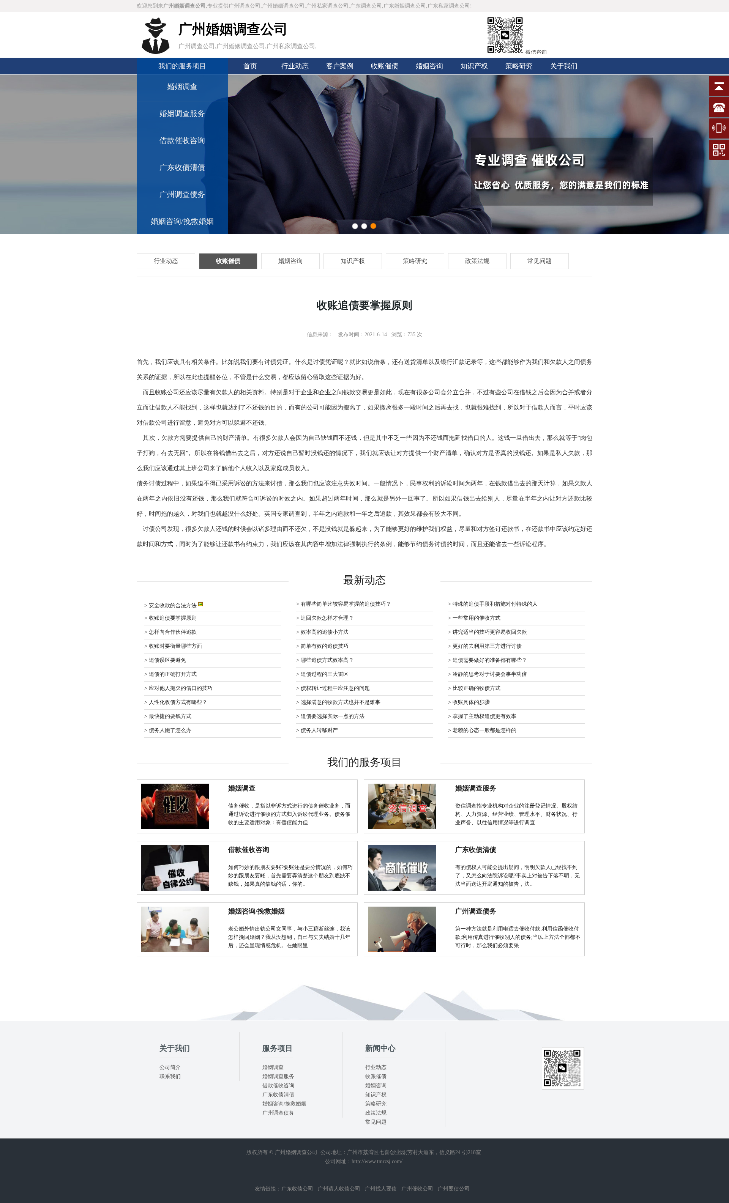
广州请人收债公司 (339, 1189)
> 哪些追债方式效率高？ (325, 660)
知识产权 (474, 66)
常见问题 (376, 1122)
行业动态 (295, 66)
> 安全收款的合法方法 (171, 605)
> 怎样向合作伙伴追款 (170, 632)
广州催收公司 (417, 1189)
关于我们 (564, 66)
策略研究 (519, 66)
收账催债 (384, 66)
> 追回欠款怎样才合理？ (325, 618)
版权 (251, 1152)
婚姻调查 (182, 86)
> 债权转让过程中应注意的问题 (333, 688)
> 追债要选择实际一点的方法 (330, 716)
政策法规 (376, 1113)
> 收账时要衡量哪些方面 (173, 646)
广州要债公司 (454, 1189)
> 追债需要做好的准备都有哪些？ (487, 660)
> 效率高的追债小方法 (322, 632)
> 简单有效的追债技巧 (322, 646)
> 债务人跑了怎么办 (167, 730)
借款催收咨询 (182, 140)
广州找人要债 (381, 1189)
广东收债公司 (297, 1189)
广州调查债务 (182, 194)
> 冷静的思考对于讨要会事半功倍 (487, 674)
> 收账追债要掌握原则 (170, 618)
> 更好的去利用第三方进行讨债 (485, 646)
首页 (250, 66)
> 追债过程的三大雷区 (322, 674)
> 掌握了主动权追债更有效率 (482, 716)
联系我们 (170, 1076)
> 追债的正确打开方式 (170, 674)
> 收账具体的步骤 (469, 702)
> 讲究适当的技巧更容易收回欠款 (487, 632)
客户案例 (339, 66)
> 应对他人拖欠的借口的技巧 (178, 688)
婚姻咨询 (429, 66)
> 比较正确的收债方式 (474, 688)
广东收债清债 (182, 167)
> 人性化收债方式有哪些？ (175, 702)
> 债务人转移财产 (317, 730)
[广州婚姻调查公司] (156, 52)
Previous (13, 154)
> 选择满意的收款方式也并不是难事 (338, 702)
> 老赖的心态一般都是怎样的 (482, 730)
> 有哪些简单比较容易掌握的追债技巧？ (343, 604)
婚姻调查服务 (182, 113)
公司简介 (170, 1067)
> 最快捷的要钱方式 (167, 716)
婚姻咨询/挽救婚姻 (182, 221)
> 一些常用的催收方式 (474, 618)
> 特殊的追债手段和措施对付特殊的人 (493, 604)
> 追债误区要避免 (165, 660)
